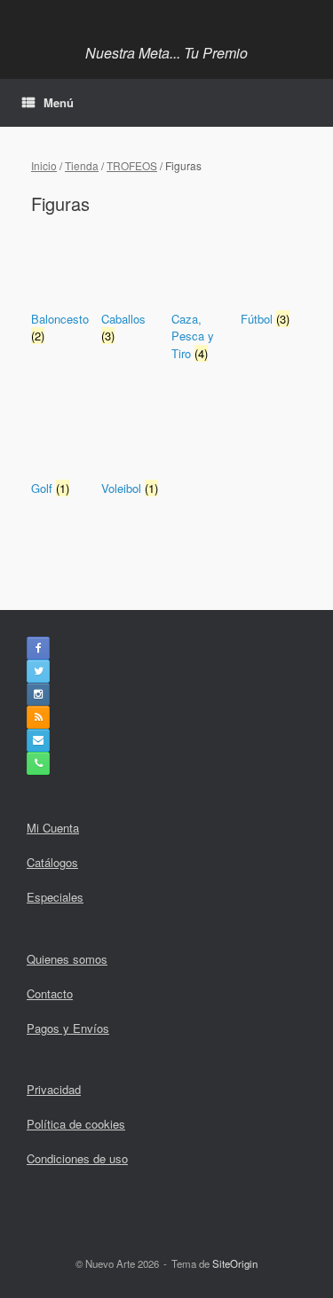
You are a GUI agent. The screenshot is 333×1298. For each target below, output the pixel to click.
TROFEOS (132, 165)
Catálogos (52, 862)
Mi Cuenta (53, 827)
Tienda (82, 165)
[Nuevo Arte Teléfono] (38, 763)
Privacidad (54, 1089)
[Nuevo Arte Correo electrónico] (38, 740)
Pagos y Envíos (68, 1028)
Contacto (50, 993)
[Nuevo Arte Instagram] (38, 694)
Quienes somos (67, 958)
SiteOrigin (235, 1263)
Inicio (44, 165)
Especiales (55, 896)
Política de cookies (76, 1123)
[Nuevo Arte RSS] (38, 717)
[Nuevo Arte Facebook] (38, 648)
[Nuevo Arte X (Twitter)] (38, 671)
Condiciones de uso (77, 1158)
